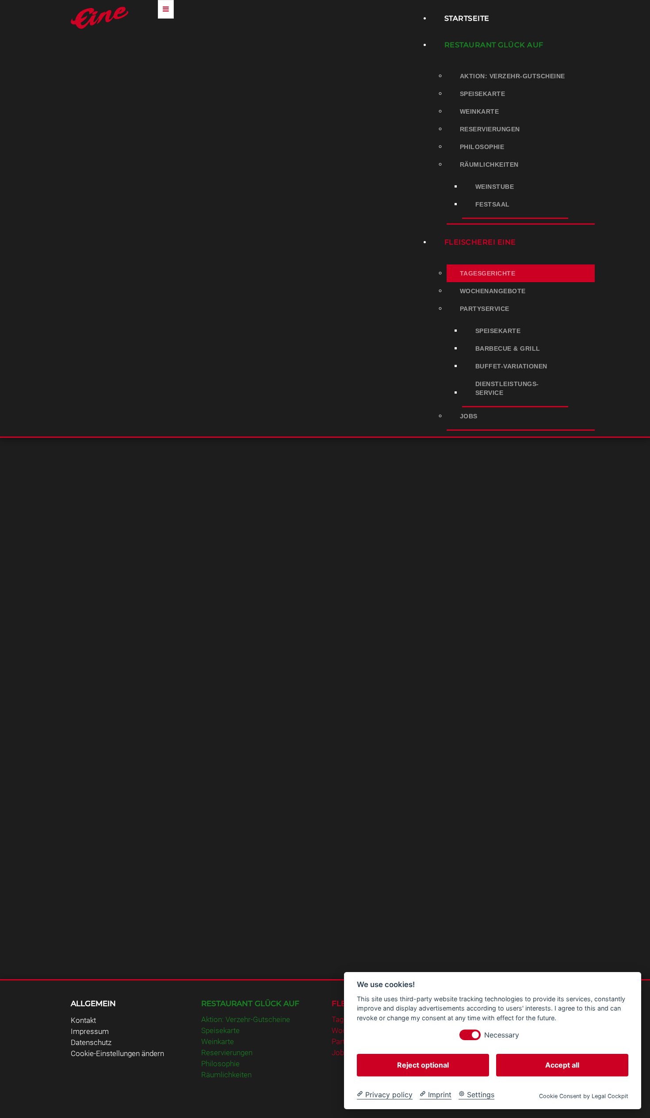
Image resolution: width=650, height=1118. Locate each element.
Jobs (469, 416)
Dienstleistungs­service (507, 388)
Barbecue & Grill (507, 348)
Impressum (90, 1031)
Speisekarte (482, 93)
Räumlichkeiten (489, 164)
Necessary (501, 1034)
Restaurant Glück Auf (493, 45)
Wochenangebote (493, 291)
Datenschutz (91, 1042)
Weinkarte (479, 111)
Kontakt (83, 1020)
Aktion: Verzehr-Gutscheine (512, 76)
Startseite (466, 18)
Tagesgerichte (488, 273)
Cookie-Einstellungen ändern (117, 1053)
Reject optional (423, 1064)
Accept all (562, 1064)
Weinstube (494, 186)
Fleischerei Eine (480, 242)
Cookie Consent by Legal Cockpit (583, 1095)
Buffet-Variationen (511, 366)
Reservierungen (490, 129)
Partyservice (484, 308)
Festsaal (492, 204)
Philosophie (482, 146)
